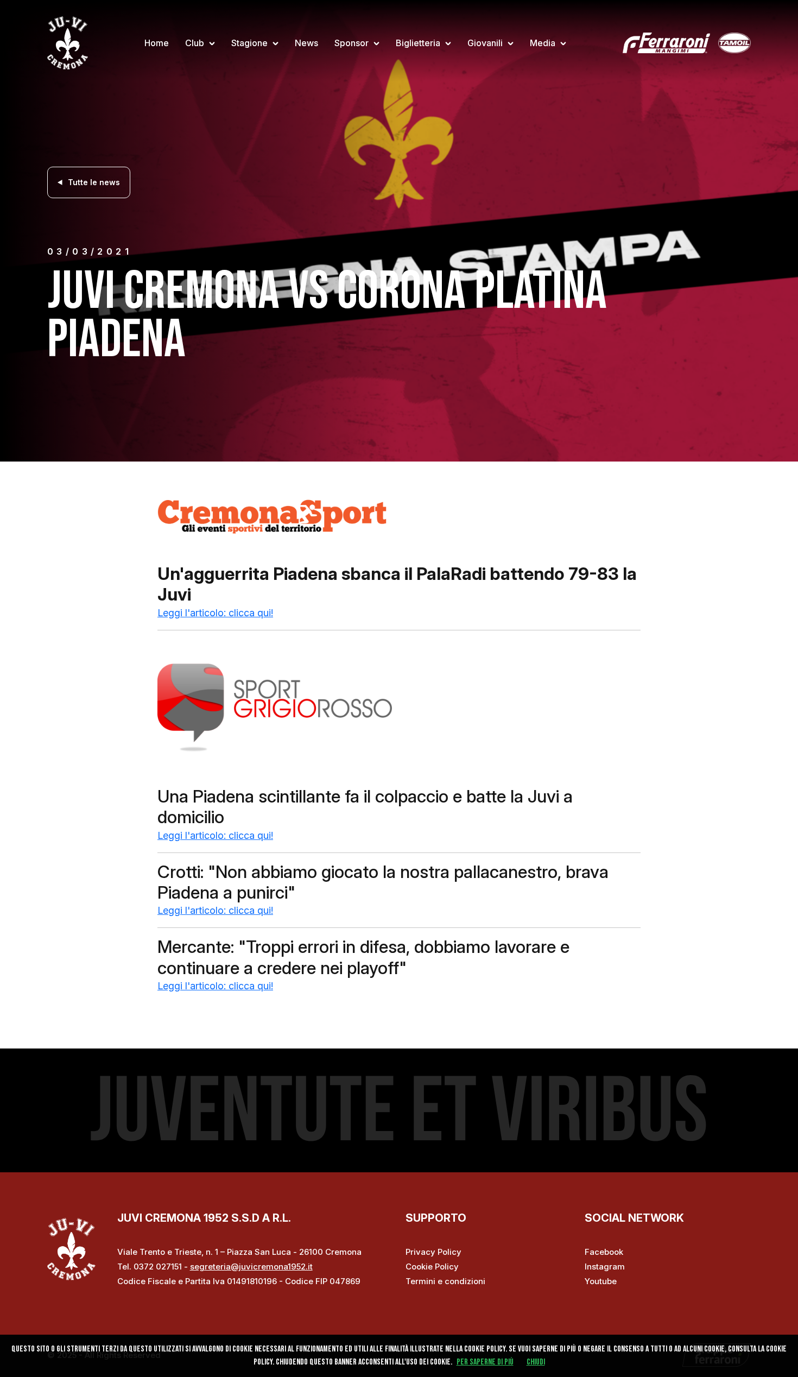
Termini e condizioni (445, 1281)
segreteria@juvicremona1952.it (251, 1266)
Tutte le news (94, 182)
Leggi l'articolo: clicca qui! (215, 612)
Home (156, 42)
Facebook (604, 1252)
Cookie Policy (432, 1266)
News (306, 42)
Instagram (605, 1266)
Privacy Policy (433, 1252)
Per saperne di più (485, 1362)
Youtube (601, 1281)
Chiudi (536, 1362)
